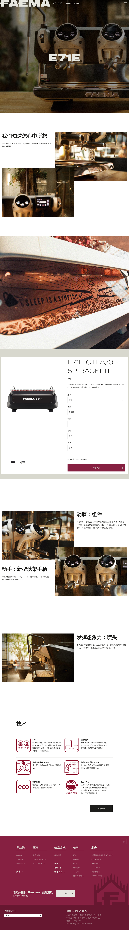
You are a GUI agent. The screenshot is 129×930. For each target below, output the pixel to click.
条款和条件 (95, 871)
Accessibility (96, 876)
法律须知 (95, 863)
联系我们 (76, 859)
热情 (56, 868)
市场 (69, 442)
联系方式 (58, 872)
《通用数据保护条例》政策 (102, 855)
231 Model (95, 867)
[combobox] (96, 399)
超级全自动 (20, 863)
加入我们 (76, 871)
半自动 (19, 855)
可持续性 (76, 867)
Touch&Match (39, 863)
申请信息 (96, 468)
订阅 (65, 893)
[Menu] (125, 3)
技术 (18, 871)
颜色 (69, 430)
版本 (69, 394)
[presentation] (64, 465)
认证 (75, 863)
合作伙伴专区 (78, 876)
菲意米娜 (36, 855)
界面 (69, 406)
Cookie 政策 (96, 859)
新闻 (56, 863)
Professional (73, 3)
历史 (75, 855)
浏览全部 (101, 808)
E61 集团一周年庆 (40, 859)
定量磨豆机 (20, 859)
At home (57, 3)
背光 (69, 418)
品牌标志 (57, 855)
